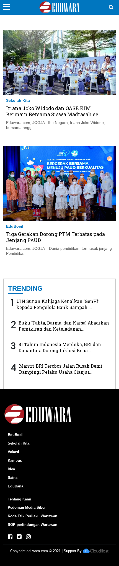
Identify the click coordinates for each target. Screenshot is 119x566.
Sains (12, 478)
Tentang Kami (19, 499)
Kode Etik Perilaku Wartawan (32, 516)
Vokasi (13, 452)
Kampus (15, 460)
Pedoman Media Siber (27, 507)
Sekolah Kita (18, 100)
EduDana (15, 486)
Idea (11, 469)
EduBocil (14, 226)
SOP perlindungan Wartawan (32, 525)
